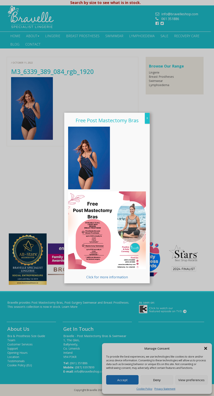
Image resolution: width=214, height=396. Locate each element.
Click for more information (107, 277)
